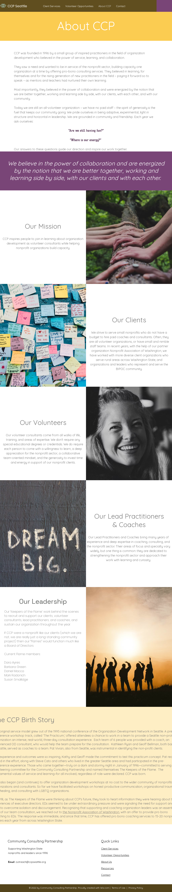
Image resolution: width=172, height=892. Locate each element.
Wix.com (104, 887)
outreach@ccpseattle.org (31, 862)
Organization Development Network (123, 731)
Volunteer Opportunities (115, 855)
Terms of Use (118, 887)
